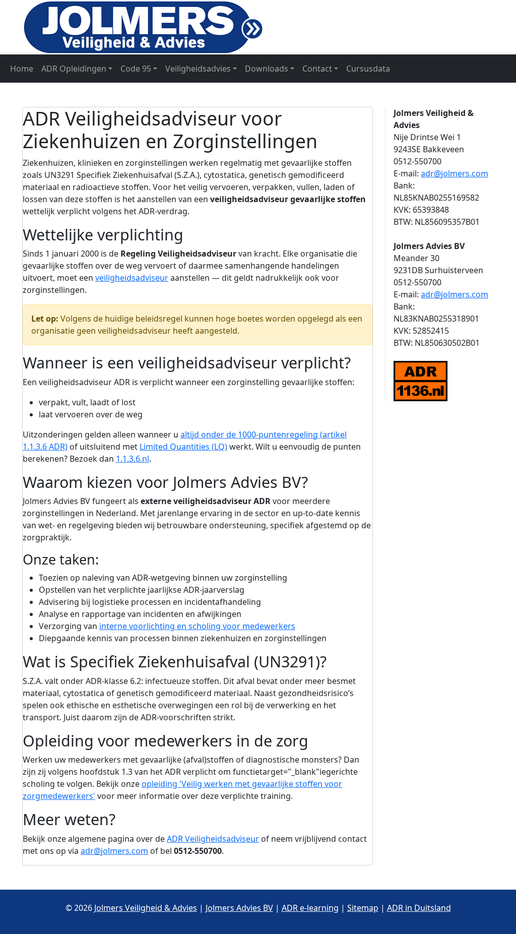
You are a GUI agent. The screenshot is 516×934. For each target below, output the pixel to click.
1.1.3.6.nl (132, 458)
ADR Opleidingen (73, 68)
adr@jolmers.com (114, 850)
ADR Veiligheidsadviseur (213, 838)
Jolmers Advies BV (239, 907)
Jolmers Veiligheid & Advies (145, 907)
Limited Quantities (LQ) (183, 446)
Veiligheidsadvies (198, 68)
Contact (317, 68)
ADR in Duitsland (419, 907)
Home (21, 68)
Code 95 (135, 68)
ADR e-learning (310, 907)
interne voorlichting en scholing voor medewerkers (197, 626)
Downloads (266, 68)
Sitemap (362, 907)
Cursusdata (368, 68)
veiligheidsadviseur (131, 277)
